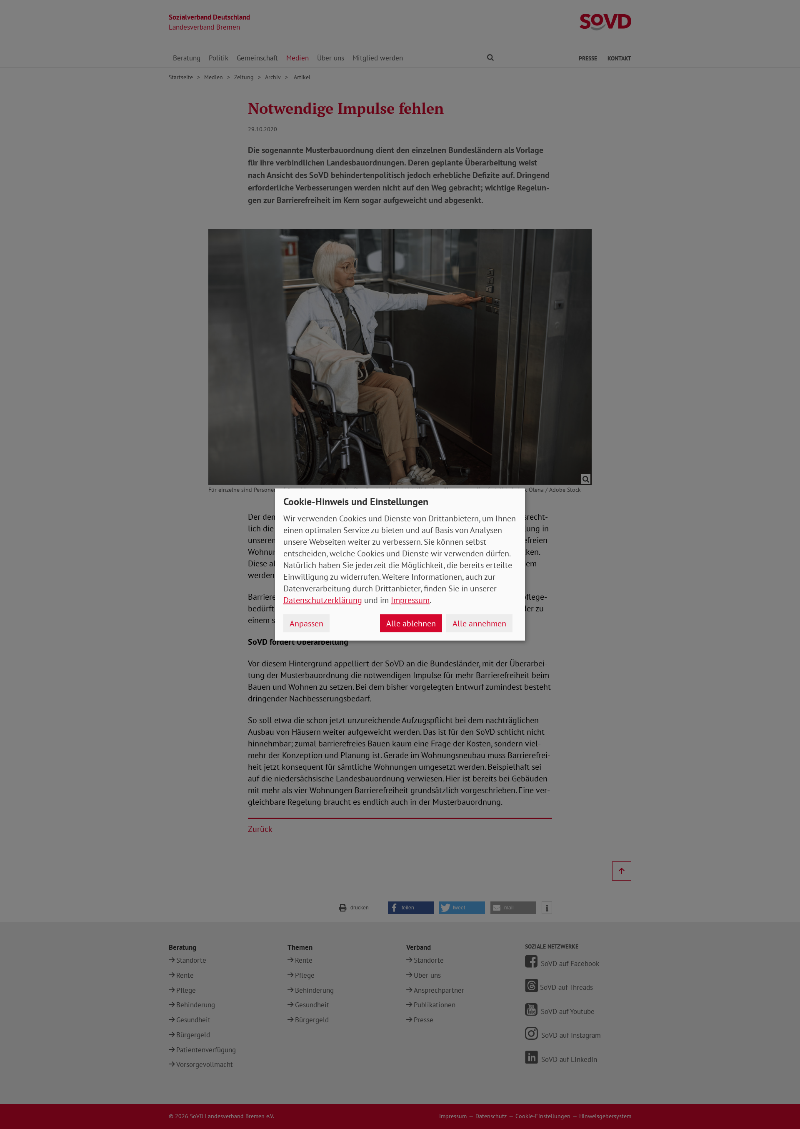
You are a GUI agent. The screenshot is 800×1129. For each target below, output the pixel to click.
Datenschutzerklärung (322, 600)
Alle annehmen (479, 623)
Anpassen (306, 623)
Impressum (410, 600)
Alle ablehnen (411, 623)
